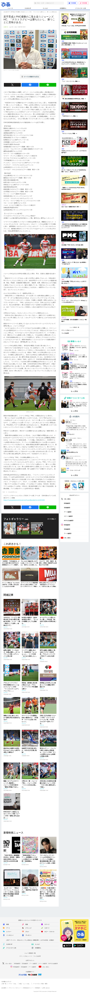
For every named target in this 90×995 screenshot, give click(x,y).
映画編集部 (67, 503)
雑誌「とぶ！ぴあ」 (24, 983)
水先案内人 (63, 8)
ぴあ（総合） (67, 499)
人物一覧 (3, 983)
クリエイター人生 (80, 8)
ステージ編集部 (68, 516)
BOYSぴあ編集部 (68, 520)
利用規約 (37, 988)
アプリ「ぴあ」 (13, 983)
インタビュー (10, 935)
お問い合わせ (46, 988)
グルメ (27, 931)
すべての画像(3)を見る (31, 76)
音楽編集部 (67, 507)
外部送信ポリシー (28, 988)
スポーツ (46, 928)
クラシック (28, 928)
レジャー (8, 931)
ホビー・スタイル (49, 931)
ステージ (46, 924)
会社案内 (3, 988)
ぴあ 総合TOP (7, 11)
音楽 (26, 924)
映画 (7, 924)
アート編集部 (67, 512)
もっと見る (74, 391)
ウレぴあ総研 (65, 333)
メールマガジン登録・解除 (40, 983)
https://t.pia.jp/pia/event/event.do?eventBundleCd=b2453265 (24, 500)
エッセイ (45, 8)
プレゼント (28, 935)
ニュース (10, 8)
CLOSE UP (28, 8)
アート (8, 928)
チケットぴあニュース (68, 330)
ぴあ (16, 27)
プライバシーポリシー (15, 988)
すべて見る (50, 519)
